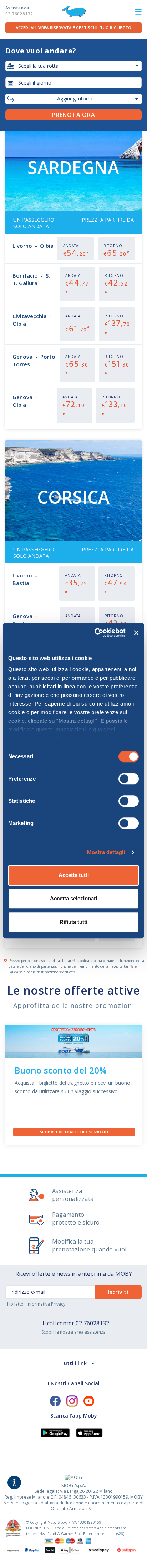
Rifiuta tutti (73, 922)
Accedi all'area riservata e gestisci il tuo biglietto (74, 27)
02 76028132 (92, 1323)
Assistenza (19, 11)
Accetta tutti (74, 875)
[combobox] (73, 82)
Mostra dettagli (106, 852)
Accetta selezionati (73, 898)
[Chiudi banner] (136, 632)
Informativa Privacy (46, 1304)
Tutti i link (73, 1363)
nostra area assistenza (83, 1332)
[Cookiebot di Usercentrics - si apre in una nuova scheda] (95, 632)
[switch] (128, 778)
